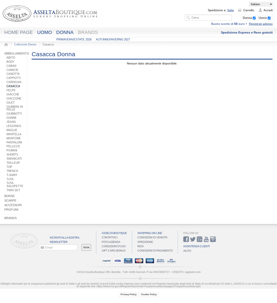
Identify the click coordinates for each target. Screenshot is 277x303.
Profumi (11, 209)
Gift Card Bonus (114, 250)
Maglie (11, 130)
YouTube (206, 239)
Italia (230, 10)
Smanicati (14, 158)
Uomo (263, 17)
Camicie (12, 70)
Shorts (12, 154)
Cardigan (13, 82)
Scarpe (10, 200)
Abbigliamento (16, 53)
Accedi (268, 10)
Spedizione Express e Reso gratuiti (247, 32)
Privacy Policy (129, 294)
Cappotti (13, 78)
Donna (248, 17)
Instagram (213, 239)
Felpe (11, 90)
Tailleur (13, 162)
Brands (88, 32)
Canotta (13, 73)
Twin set (13, 190)
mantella (13, 134)
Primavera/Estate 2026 (74, 39)
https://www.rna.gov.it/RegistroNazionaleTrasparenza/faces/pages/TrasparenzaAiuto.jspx (149, 286)
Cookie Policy (149, 294)
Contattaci (110, 237)
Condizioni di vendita (152, 237)
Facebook (186, 239)
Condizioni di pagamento (155, 250)
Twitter (193, 239)
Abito (10, 57)
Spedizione (145, 242)
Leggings (13, 126)
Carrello (248, 10)
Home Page (18, 32)
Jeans (11, 121)
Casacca (13, 86)
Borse (9, 196)
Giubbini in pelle (14, 108)
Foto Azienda (111, 242)
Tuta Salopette (14, 185)
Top (9, 166)
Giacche (12, 94)
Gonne (11, 117)
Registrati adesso (261, 24)
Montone (13, 138)
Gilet (10, 102)
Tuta (10, 179)
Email (49, 247)
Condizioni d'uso (114, 246)
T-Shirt (11, 175)
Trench (12, 171)
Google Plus (199, 239)
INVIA (86, 247)
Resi (140, 246)
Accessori (13, 205)
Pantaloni (14, 142)
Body (10, 61)
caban (11, 65)
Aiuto (187, 250)
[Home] (6, 44)
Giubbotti (14, 113)
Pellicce (13, 146)
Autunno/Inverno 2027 (113, 39)
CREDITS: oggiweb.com (186, 272)
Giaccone (13, 98)
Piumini (11, 150)
